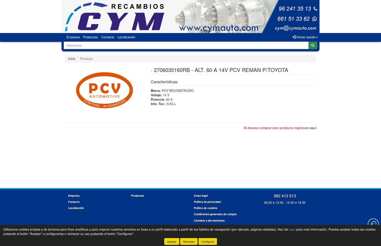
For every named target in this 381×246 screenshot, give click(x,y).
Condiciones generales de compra (215, 214)
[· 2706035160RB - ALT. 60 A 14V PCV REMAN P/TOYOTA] (104, 90)
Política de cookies (205, 208)
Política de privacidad (207, 202)
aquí (313, 128)
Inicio (71, 58)
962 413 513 (285, 195)
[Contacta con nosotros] (373, 223)
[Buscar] (312, 45)
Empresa (73, 37)
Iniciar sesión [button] (306, 37)
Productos (90, 37)
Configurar (207, 241)
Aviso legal (201, 196)
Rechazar (189, 241)
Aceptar (171, 241)
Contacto (107, 37)
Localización (126, 37)
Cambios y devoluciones (209, 220)
